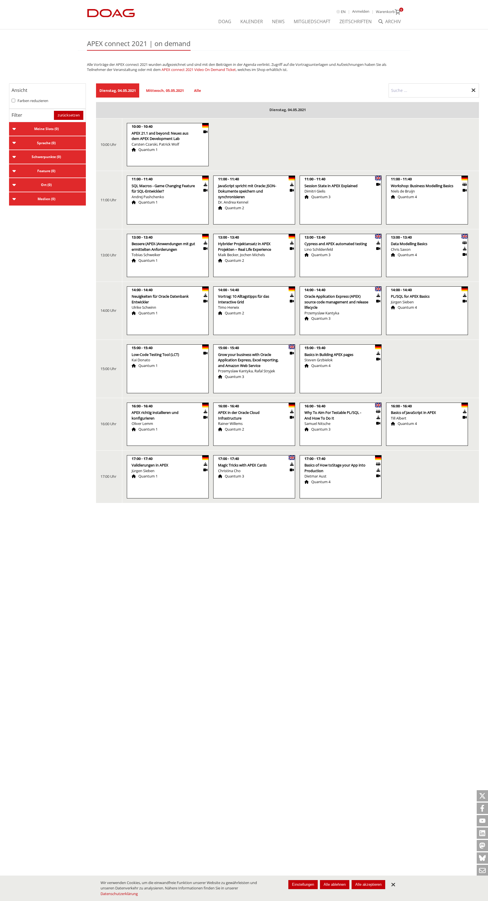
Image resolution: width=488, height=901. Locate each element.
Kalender (251, 21)
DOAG (224, 21)
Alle (197, 90)
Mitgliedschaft (312, 21)
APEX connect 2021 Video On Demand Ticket (199, 69)
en (343, 11)
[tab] (47, 129)
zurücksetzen (69, 115)
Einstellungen (303, 884)
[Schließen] (393, 884)
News (278, 21)
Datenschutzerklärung (119, 893)
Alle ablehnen (335, 884)
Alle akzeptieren (368, 884)
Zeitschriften (355, 21)
